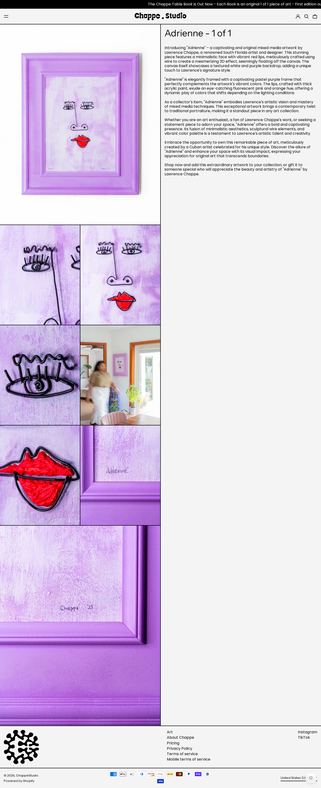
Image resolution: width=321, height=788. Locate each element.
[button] (306, 16)
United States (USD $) (297, 778)
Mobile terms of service (188, 759)
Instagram (307, 732)
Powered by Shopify (19, 781)
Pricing (173, 743)
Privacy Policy (179, 748)
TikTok (304, 737)
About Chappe (180, 737)
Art (170, 732)
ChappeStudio (27, 775)
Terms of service (182, 754)
